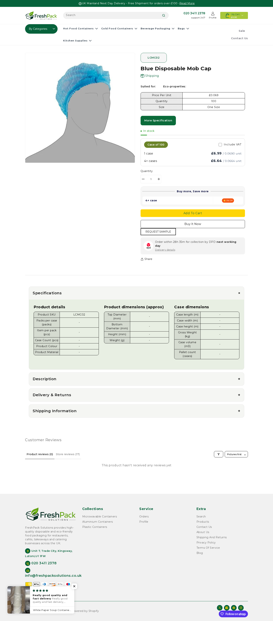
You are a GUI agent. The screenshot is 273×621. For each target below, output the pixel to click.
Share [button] (148, 259)
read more (187, 3)
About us (202, 532)
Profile (143, 521)
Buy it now (192, 224)
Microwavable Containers (99, 516)
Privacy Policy (206, 542)
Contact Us (204, 527)
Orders (144, 516)
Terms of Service (208, 547)
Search (201, 516)
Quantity (147, 171)
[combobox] (116, 15)
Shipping (151, 76)
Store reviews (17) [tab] (68, 454)
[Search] (164, 15)
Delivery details (165, 249)
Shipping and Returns (211, 537)
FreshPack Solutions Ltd (53, 611)
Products (202, 521)
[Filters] (218, 454)
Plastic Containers (94, 527)
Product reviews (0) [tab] (40, 454)
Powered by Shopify (85, 611)
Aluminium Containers (97, 521)
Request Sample (158, 231)
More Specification (158, 120)
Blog (199, 553)
